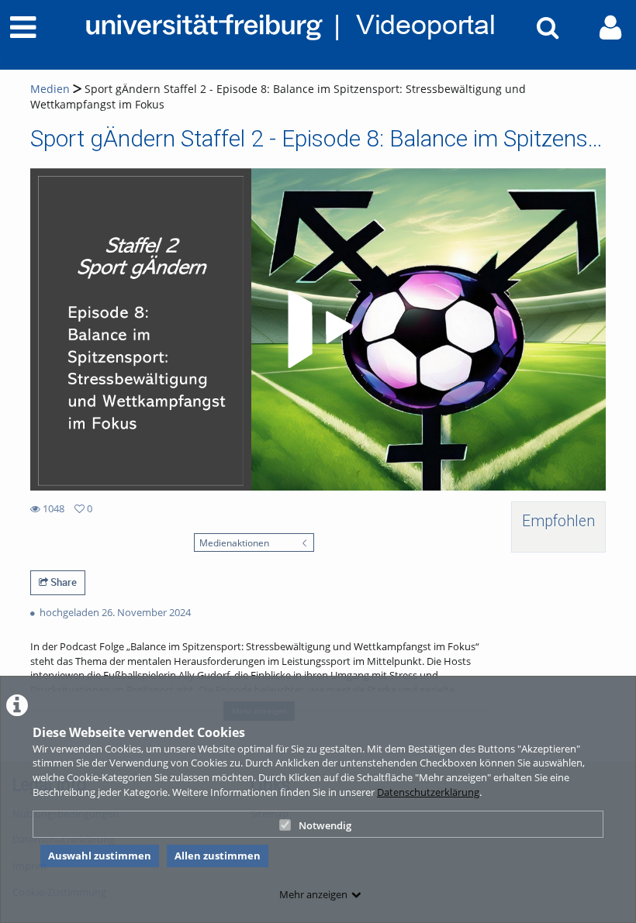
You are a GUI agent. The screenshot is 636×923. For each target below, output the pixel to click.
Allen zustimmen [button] (218, 856)
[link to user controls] (610, 27)
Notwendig (325, 825)
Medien (50, 88)
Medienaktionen (234, 542)
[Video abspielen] (318, 329)
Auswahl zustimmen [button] (99, 856)
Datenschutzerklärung (428, 792)
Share (62, 582)
